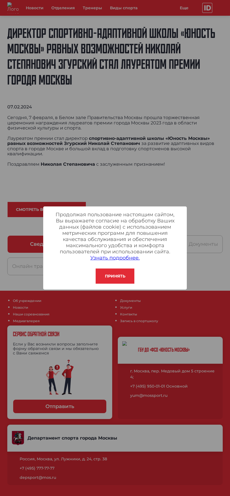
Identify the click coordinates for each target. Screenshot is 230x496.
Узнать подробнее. (115, 258)
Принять (115, 276)
